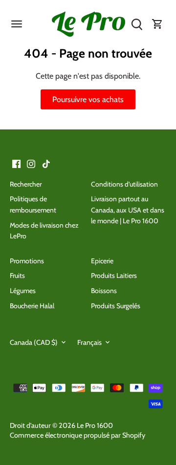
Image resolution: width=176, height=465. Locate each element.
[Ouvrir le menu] (16, 24)
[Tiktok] (46, 163)
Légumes (23, 290)
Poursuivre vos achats (88, 99)
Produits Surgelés (115, 305)
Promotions (27, 260)
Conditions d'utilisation (124, 184)
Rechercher (26, 184)
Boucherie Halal (32, 305)
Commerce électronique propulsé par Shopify (77, 435)
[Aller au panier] (157, 24)
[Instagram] (31, 163)
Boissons (104, 290)
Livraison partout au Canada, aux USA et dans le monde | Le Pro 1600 (127, 209)
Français (89, 342)
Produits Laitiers (114, 275)
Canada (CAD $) (34, 342)
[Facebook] (16, 163)
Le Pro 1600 (95, 425)
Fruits (17, 275)
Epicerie (102, 260)
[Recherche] (137, 24)
